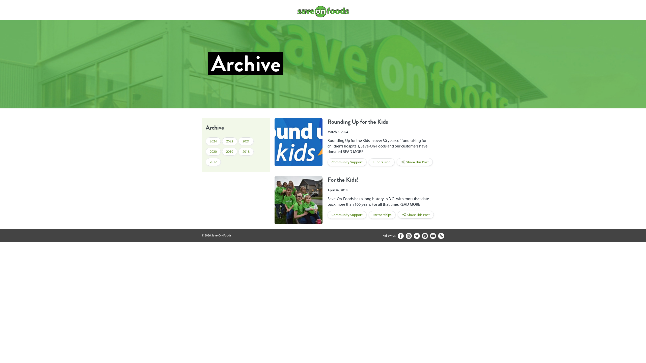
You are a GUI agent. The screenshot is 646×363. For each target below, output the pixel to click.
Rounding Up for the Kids (358, 121)
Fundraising (382, 162)
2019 (229, 151)
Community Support (347, 162)
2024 (213, 141)
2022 (229, 141)
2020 (213, 151)
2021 (246, 141)
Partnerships (382, 215)
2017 (213, 162)
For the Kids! (343, 179)
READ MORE (353, 151)
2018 (246, 151)
